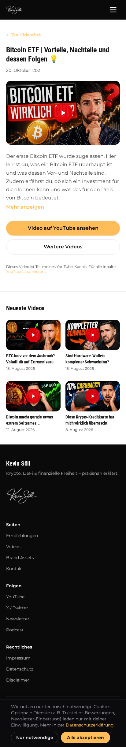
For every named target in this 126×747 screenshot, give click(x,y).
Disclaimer (17, 680)
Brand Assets (20, 557)
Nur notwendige (34, 737)
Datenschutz (19, 669)
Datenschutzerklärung (90, 725)
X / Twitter (17, 608)
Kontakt (14, 568)
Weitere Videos (63, 247)
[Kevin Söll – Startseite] (14, 10)
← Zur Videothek (24, 35)
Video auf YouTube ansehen (63, 228)
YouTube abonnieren (25, 271)
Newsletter (17, 619)
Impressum (18, 658)
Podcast (15, 630)
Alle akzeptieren (85, 737)
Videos (13, 546)
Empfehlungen (22, 535)
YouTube (15, 597)
